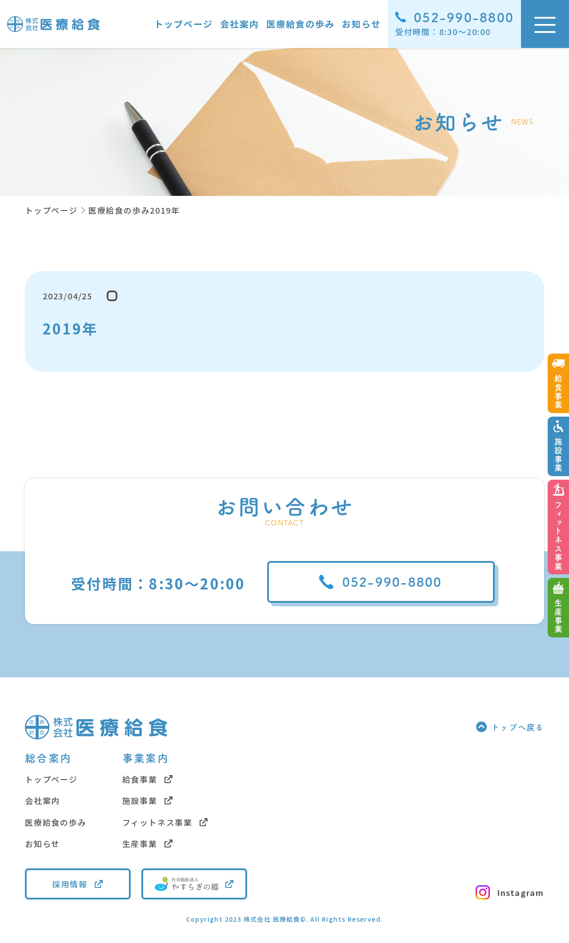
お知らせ (361, 23)
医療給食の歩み (300, 23)
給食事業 (139, 779)
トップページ (183, 23)
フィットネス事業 (157, 822)
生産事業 (139, 843)
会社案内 (239, 23)
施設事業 (139, 800)
